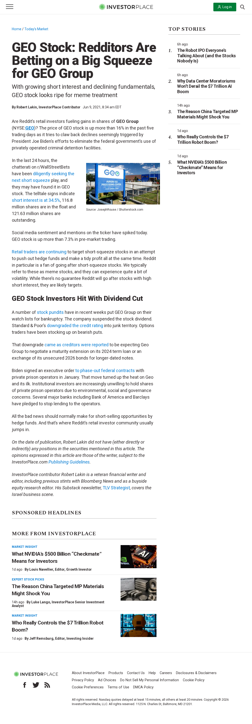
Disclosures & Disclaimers (196, 673)
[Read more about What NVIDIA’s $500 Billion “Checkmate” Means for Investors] (139, 556)
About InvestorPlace (88, 673)
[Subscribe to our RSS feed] (47, 685)
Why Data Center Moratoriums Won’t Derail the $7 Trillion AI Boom (206, 86)
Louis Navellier (41, 569)
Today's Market (36, 29)
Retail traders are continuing (39, 251)
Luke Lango (40, 602)
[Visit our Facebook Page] (24, 685)
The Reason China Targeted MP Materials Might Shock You (207, 114)
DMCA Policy (143, 687)
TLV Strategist (116, 487)
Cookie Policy (194, 680)
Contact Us (136, 673)
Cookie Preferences (88, 687)
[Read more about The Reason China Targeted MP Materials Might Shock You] (139, 589)
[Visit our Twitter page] (36, 685)
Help (152, 673)
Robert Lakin (26, 107)
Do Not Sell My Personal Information (149, 680)
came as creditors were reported (77, 344)
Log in (227, 7)
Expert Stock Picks (28, 579)
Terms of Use (118, 687)
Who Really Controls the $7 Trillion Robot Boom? (202, 139)
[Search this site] (242, 7)
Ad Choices (107, 680)
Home (16, 29)
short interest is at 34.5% (36, 200)
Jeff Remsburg (41, 638)
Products (116, 673)
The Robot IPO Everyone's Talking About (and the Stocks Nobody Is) (206, 55)
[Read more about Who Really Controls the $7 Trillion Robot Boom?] (139, 625)
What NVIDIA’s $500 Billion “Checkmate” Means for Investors (202, 167)
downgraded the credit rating (75, 325)
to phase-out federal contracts (105, 370)
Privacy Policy (83, 680)
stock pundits (50, 312)
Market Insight (24, 547)
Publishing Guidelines (69, 461)
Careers (166, 673)
